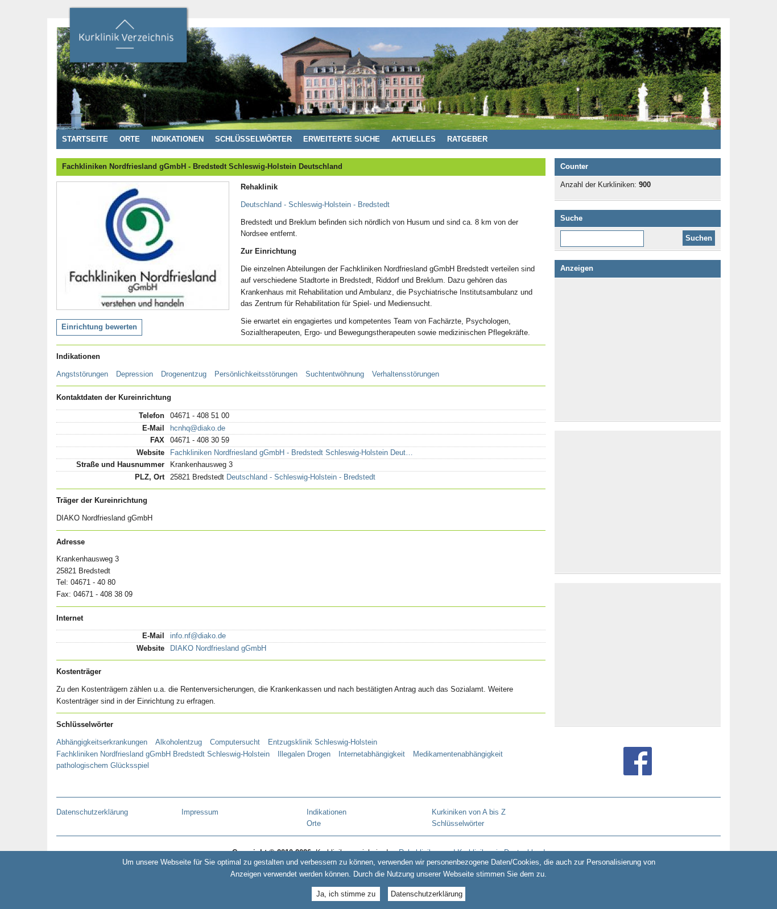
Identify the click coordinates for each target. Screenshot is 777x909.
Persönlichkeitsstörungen (255, 374)
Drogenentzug (183, 374)
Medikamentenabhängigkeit (458, 754)
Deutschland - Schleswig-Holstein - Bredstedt (315, 204)
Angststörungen (82, 374)
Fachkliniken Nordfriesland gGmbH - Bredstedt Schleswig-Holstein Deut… (291, 452)
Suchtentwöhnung (334, 374)
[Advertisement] (640, 349)
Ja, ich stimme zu (345, 893)
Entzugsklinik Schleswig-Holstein (322, 742)
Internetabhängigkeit (371, 754)
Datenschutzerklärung (426, 893)
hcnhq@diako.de (197, 428)
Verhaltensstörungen (405, 374)
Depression (134, 374)
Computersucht (235, 742)
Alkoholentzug (178, 742)
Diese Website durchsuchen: (604, 234)
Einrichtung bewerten (99, 327)
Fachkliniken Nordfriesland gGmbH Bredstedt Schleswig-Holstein (163, 754)
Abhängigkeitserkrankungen (101, 742)
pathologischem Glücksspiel (102, 765)
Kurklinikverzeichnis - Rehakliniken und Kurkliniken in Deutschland (128, 39)
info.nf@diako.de (198, 635)
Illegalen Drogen (304, 754)
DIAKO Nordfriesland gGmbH (218, 648)
